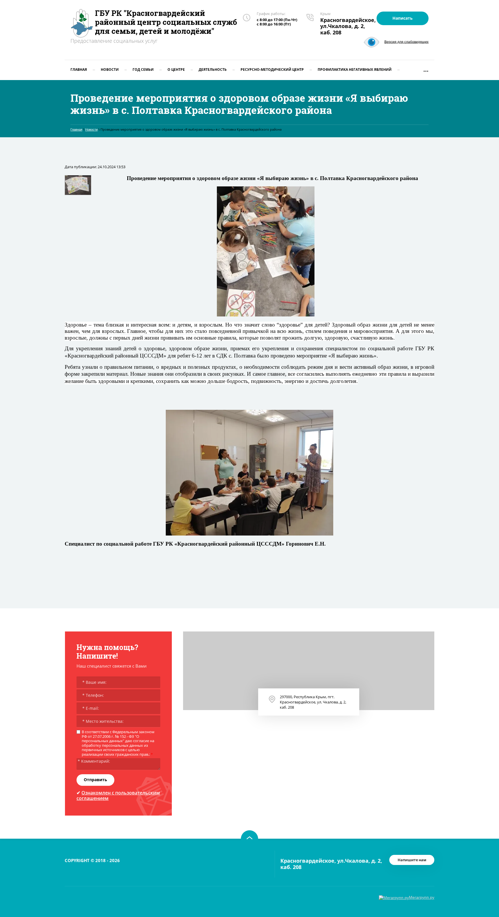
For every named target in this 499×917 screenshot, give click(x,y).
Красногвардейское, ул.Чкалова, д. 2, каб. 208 (348, 26)
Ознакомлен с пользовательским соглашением (118, 795)
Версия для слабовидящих (406, 42)
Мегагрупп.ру (421, 897)
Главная (76, 129)
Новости (91, 129)
